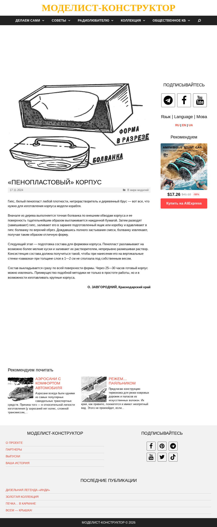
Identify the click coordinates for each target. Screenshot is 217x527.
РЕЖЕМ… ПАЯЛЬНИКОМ (122, 381)
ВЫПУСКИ (13, 456)
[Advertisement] (108, 51)
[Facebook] (184, 100)
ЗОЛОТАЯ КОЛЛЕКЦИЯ (22, 496)
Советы (59, 20)
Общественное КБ (169, 20)
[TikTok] (173, 457)
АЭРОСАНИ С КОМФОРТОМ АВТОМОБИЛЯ (48, 383)
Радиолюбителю (93, 20)
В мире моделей (138, 190)
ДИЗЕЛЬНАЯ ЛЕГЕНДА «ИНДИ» (28, 490)
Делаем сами (27, 20)
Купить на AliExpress (184, 203)
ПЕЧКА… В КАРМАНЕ (21, 503)
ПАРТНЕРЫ (14, 449)
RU (177, 125)
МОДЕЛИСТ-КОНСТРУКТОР (108, 8)
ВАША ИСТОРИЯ (17, 463)
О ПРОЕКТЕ (14, 442)
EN (184, 125)
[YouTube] (200, 100)
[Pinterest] (162, 446)
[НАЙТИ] (199, 20)
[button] (44, 20)
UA (191, 125)
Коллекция (131, 20)
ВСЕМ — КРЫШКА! (19, 510)
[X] (162, 457)
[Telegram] (168, 100)
